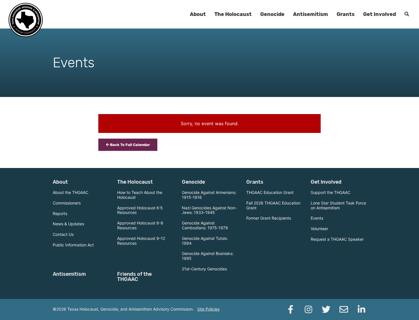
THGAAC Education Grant (270, 192)
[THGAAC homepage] (26, 20)
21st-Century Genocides (204, 268)
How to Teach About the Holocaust (139, 195)
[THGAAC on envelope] (344, 309)
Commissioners (67, 202)
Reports (60, 213)
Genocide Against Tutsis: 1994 (205, 241)
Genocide (272, 14)
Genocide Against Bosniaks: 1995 (207, 256)
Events (317, 218)
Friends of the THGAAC (134, 276)
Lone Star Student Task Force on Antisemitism (338, 205)
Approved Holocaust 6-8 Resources (140, 225)
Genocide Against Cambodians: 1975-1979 (205, 225)
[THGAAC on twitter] (326, 309)
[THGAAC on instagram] (308, 309)
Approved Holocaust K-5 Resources (140, 210)
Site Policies (208, 309)
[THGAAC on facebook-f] (291, 309)
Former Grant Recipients (268, 218)
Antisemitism (310, 14)
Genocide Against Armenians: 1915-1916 (209, 195)
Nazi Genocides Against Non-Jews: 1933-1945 (209, 210)
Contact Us (63, 234)
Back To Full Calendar (129, 145)
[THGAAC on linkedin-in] (361, 309)
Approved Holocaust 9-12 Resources (141, 241)
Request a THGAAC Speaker (337, 239)
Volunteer (319, 228)
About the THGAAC (70, 192)
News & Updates (68, 223)
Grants (346, 14)
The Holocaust (233, 14)
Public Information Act (73, 244)
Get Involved (379, 14)
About (198, 14)
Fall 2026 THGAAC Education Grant (273, 205)
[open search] (406, 14)
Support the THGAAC (330, 192)
